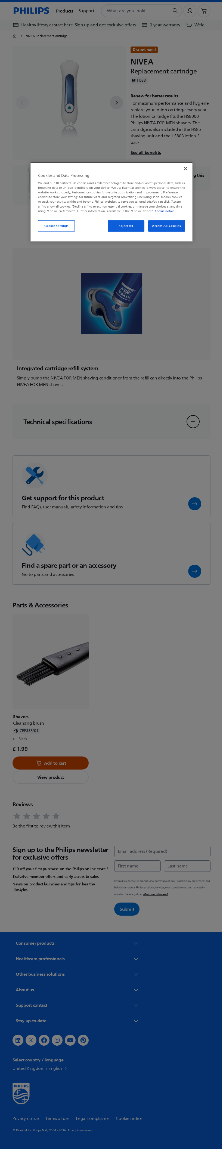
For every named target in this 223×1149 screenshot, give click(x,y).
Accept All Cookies (164, 225)
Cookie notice (162, 211)
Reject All (124, 225)
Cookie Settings (54, 225)
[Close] (184, 168)
